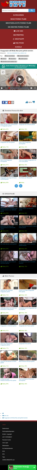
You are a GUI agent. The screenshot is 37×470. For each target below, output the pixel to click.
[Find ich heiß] (26, 102)
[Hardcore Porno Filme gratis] (14, 7)
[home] (19, 413)
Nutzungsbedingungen (8, 431)
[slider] (18, 88)
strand (4, 58)
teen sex (9, 53)
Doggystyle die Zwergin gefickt (27, 124)
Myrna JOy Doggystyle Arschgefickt (6, 160)
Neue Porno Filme (18, 19)
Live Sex (19, 31)
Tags (3, 457)
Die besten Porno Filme (18, 27)
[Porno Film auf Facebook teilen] (3, 102)
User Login (5, 442)
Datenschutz (5, 428)
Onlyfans (19, 43)
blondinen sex (16, 53)
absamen (13, 58)
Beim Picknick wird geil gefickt (26, 361)
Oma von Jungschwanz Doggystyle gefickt (6, 344)
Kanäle (18, 47)
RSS (3, 451)
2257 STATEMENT (7, 437)
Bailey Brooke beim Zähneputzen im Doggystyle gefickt (9, 125)
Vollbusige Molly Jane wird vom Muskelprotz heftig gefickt (8, 308)
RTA (3, 454)
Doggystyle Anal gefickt (25, 343)
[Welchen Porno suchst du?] (31, 10)
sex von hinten (10, 56)
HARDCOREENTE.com (8, 460)
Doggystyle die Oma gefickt (7, 142)
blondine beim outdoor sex (9, 61)
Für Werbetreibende (7, 448)
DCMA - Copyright (7, 434)
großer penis (23, 58)
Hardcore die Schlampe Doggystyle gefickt (6, 291)
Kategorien (18, 15)
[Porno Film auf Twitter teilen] (6, 102)
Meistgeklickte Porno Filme (18, 23)
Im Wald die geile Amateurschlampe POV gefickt (8, 379)
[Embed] (12, 102)
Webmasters (5, 445)
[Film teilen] (9, 102)
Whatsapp (19, 39)
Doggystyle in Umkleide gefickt (8, 326)
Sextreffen (18, 35)
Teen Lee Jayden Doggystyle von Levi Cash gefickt (27, 160)
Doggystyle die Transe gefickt (26, 326)
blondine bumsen (23, 56)
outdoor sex (23, 53)
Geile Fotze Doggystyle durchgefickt (25, 143)
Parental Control (6, 440)
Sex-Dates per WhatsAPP (25, 178)
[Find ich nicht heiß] (33, 102)
